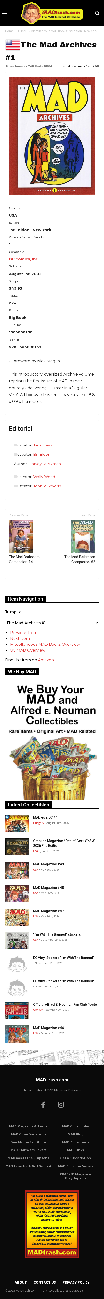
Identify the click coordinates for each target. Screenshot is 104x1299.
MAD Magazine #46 (48, 1028)
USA (35, 851)
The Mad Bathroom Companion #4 (24, 559)
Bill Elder (41, 454)
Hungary (38, 823)
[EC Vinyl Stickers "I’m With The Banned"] (17, 963)
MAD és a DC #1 (45, 817)
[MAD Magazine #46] (17, 1034)
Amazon (46, 660)
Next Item (20, 638)
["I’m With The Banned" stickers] (17, 940)
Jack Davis (42, 445)
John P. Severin (47, 486)
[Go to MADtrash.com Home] (52, 13)
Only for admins (22, 587)
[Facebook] (43, 1105)
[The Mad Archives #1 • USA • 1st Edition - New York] (52, 136)
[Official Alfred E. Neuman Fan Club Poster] (17, 1010)
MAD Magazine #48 (48, 888)
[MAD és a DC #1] (17, 823)
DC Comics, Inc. (24, 259)
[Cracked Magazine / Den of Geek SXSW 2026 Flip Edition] (17, 846)
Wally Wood (44, 476)
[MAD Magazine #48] (17, 893)
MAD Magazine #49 (48, 864)
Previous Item (23, 632)
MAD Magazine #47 (48, 911)
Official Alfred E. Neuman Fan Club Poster (65, 1004)
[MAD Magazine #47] (17, 917)
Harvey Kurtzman (45, 463)
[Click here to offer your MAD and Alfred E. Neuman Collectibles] (52, 798)
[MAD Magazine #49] (17, 870)
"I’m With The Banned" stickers (57, 934)
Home (9, 31)
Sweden (38, 1010)
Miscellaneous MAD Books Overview (45, 644)
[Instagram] (60, 1105)
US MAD (22, 31)
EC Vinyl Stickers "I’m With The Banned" (63, 958)
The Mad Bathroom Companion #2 (79, 559)
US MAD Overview (27, 650)
